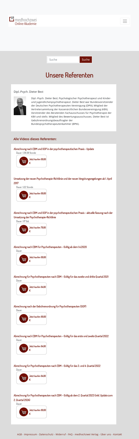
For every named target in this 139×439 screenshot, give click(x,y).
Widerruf (61, 434)
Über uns (106, 434)
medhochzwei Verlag (86, 434)
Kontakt (117, 434)
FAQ (70, 434)
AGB (19, 434)
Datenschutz (46, 434)
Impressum (30, 434)
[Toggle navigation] (125, 21)
